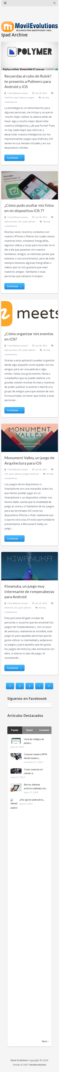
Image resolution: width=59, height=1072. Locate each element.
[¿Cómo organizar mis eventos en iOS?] (29, 314)
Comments (44, 730)
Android (8, 97)
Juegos (31, 97)
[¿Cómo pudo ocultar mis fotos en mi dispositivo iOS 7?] (29, 185)
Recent (29, 730)
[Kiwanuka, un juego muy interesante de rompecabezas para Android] (29, 566)
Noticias (35, 473)
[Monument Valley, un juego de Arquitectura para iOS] (29, 438)
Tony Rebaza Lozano (17, 93)
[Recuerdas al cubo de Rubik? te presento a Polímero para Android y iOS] (29, 56)
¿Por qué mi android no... (32, 799)
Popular (14, 730)
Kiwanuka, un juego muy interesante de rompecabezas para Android (29, 591)
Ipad (16, 97)
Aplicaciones (10, 221)
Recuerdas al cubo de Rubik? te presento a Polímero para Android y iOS (27, 81)
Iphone (23, 97)
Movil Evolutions (19, 1060)
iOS (20, 221)
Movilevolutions (37, 1064)
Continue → (14, 158)
